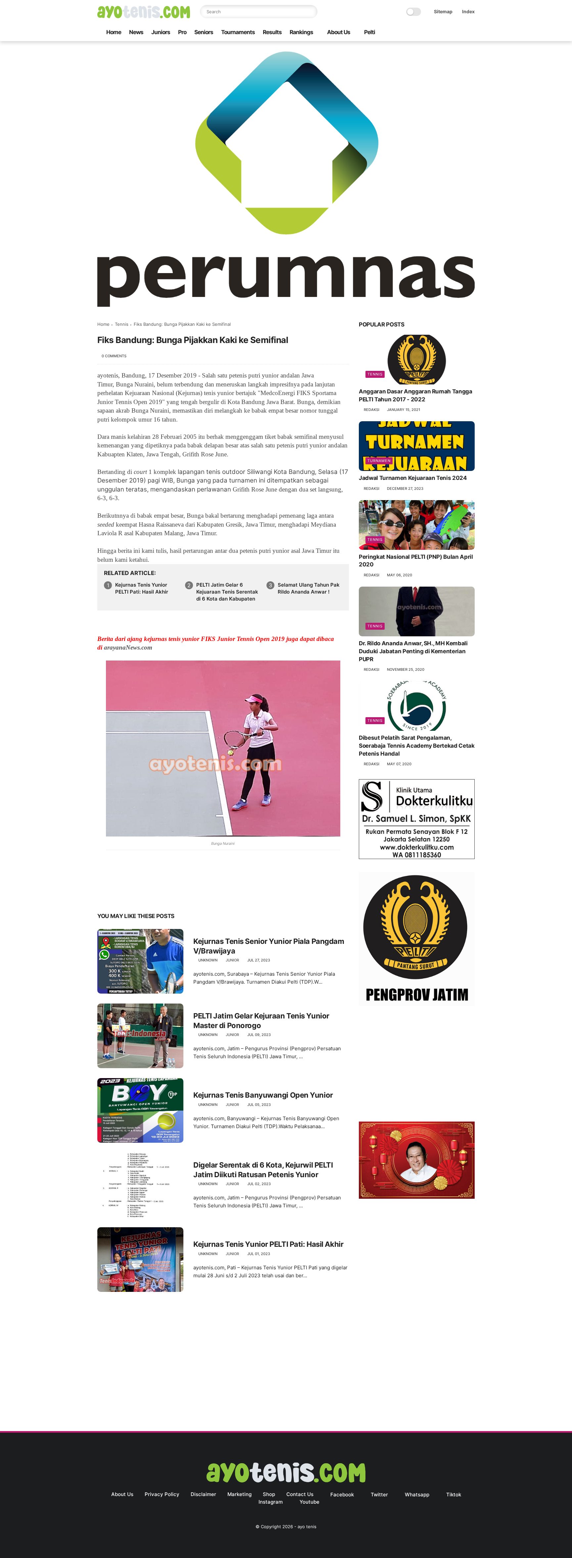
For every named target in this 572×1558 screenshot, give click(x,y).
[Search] (310, 11)
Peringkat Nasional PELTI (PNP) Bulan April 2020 (416, 560)
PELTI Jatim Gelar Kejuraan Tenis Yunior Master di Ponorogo (261, 1020)
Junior (232, 960)
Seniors (203, 32)
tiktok (453, 1494)
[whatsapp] (439, 32)
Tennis (121, 324)
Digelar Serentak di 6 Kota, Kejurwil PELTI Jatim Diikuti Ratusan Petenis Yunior (263, 1170)
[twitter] (429, 32)
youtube (309, 1502)
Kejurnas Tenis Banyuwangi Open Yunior (263, 1095)
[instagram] (460, 32)
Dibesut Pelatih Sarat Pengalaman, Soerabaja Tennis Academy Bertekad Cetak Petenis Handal (417, 745)
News (136, 32)
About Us (338, 32)
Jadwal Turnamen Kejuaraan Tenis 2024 (413, 478)
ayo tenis (307, 1526)
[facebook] (418, 32)
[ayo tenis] (143, 16)
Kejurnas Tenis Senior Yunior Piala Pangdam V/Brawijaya (268, 946)
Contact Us (299, 1494)
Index (468, 11)
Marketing (239, 1494)
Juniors (160, 32)
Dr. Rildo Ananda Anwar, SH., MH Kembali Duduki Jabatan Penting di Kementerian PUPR (413, 651)
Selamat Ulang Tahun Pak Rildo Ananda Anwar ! (309, 588)
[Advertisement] (417, 1065)
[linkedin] (156, 895)
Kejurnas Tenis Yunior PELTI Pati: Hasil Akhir (141, 588)
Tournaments (238, 32)
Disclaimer (203, 1494)
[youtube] (471, 32)
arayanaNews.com (128, 647)
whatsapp (417, 1494)
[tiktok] (450, 32)
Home (113, 32)
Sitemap (443, 11)
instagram (271, 1502)
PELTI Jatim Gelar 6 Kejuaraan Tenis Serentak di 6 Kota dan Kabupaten (227, 592)
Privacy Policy (162, 1494)
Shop (269, 1494)
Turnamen (379, 460)
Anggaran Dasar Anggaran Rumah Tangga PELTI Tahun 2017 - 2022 (415, 395)
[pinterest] (143, 895)
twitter (379, 1494)
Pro (182, 32)
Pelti (369, 32)
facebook (342, 1494)
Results (272, 32)
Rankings (301, 32)
